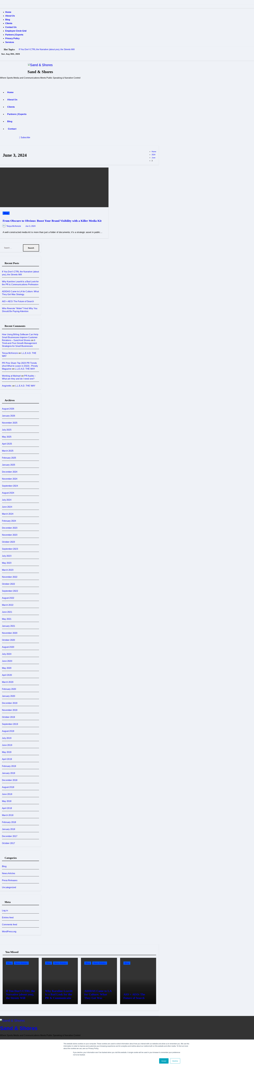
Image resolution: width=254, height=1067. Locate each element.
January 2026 (8, 416)
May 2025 (7, 437)
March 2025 (7, 451)
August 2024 (8, 493)
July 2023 (6, 556)
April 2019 (7, 759)
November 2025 (9, 423)
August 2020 (8, 647)
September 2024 (10, 486)
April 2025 (7, 444)
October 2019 (8, 717)
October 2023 (8, 542)
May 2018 (7, 801)
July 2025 (6, 430)
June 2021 (7, 612)
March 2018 (7, 815)
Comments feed (9, 924)
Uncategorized (9, 887)
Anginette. (7, 386)
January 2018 (8, 829)
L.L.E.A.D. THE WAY (25, 369)
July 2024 (6, 500)
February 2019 (9, 766)
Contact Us (11, 27)
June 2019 (7, 745)
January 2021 (8, 626)
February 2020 (9, 689)
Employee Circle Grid (15, 31)
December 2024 (9, 472)
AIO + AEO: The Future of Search (18, 301)
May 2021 (7, 619)
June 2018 (7, 794)
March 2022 (7, 605)
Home (8, 12)
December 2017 (9, 836)
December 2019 (9, 703)
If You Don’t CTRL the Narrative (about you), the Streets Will (20, 994)
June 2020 (7, 661)
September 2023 (10, 549)
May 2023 (7, 563)
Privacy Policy (12, 38)
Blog (7, 20)
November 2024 (9, 479)
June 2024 (7, 507)
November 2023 (9, 535)
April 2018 (7, 808)
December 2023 (9, 528)
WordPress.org (9, 931)
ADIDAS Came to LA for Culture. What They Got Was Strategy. (98, 996)
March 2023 (7, 570)
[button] (34, 137)
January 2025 (8, 465)
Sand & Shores (40, 72)
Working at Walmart (11, 376)
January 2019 (8, 773)
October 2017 (8, 843)
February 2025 (9, 458)
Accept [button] (163, 1061)
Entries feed (7, 917)
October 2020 (8, 640)
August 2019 (8, 731)
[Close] (1, 6)
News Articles (8, 873)
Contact (11, 129)
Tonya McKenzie (13, 226)
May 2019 (7, 752)
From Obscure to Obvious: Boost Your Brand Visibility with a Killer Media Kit (52, 220)
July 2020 (6, 654)
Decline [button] (175, 1061)
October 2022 (8, 584)
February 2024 (9, 521)
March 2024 (7, 514)
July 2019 (6, 738)
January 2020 (8, 696)
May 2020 (7, 668)
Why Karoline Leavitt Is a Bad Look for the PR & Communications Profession (59, 996)
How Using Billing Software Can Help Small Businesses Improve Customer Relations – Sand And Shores (20, 337)
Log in (5, 910)
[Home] (3, 84)
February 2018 (9, 822)
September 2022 (10, 591)
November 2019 (9, 710)
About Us (10, 16)
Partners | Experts (14, 35)
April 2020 (7, 675)
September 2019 (10, 724)
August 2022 (8, 598)
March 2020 (7, 682)
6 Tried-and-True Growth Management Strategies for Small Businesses (19, 343)
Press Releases (9, 880)
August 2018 (8, 787)
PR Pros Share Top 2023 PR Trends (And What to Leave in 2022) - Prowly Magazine (20, 366)
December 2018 (9, 780)
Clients (8, 23)
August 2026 (8, 409)
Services (9, 42)
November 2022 (9, 577)
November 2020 (9, 633)
